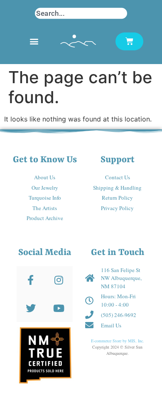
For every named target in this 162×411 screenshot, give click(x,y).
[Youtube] (59, 308)
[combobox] (81, 13)
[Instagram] (59, 280)
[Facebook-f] (30, 280)
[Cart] (129, 41)
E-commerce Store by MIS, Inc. (117, 341)
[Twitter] (30, 308)
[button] (34, 41)
